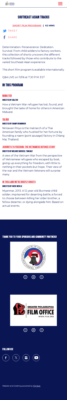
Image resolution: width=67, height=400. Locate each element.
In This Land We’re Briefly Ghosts (19, 182)
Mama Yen (7, 95)
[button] (60, 3)
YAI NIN (5, 119)
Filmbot (36, 386)
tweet (12, 30)
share (12, 37)
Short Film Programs (26, 25)
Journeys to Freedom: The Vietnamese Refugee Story (28, 147)
